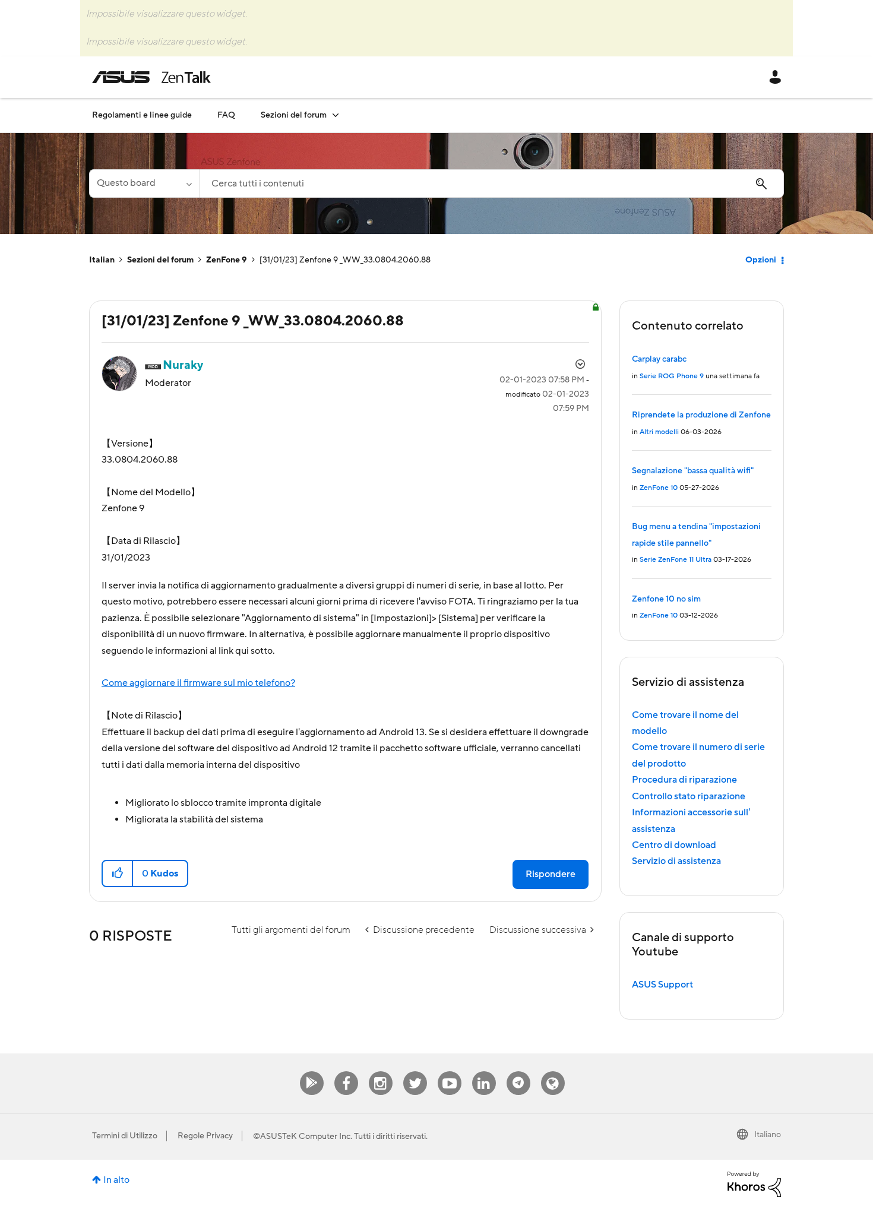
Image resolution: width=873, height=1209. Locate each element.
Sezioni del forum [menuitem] (294, 115)
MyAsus (312, 1071)
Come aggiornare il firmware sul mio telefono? (198, 683)
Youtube (449, 1071)
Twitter (415, 1071)
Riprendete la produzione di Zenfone (701, 415)
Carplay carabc (659, 359)
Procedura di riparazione (684, 780)
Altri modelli (659, 432)
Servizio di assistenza (676, 861)
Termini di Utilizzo (124, 1136)
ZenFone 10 (659, 487)
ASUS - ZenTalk (151, 77)
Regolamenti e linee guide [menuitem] (142, 115)
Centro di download (674, 845)
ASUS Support (662, 984)
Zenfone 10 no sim (666, 599)
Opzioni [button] (760, 260)
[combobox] (491, 183)
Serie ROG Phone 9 (672, 376)
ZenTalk (553, 1071)
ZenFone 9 (226, 260)
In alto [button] (116, 1180)
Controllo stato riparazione (688, 796)
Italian (102, 260)
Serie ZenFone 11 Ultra (675, 559)
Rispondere (550, 874)
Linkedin (484, 1071)
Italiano (767, 1134)
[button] (118, 873)
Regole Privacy (205, 1136)
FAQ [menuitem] (226, 115)
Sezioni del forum (160, 260)
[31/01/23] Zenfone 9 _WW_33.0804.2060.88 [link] (345, 260)
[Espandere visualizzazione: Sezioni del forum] (335, 115)
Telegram (518, 1071)
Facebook (346, 1071)
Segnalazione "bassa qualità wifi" (693, 471)
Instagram (380, 1071)
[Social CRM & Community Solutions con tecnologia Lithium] (754, 1183)
